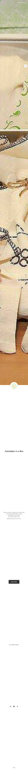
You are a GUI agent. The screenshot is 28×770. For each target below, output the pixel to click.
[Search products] (26, 66)
